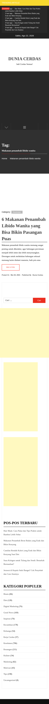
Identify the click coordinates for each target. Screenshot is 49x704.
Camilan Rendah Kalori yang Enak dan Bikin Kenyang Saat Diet (22, 19)
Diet (5, 600)
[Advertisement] (24, 97)
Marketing (8, 662)
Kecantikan (8, 625)
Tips (5, 674)
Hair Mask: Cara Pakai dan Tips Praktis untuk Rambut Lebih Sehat (22, 10)
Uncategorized (9, 680)
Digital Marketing (11, 606)
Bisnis (6, 594)
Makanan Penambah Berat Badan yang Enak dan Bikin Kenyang (22, 14)
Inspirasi (7, 619)
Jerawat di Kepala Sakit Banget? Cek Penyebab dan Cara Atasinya (21, 29)
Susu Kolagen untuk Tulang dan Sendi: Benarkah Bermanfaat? (22, 24)
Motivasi (7, 668)
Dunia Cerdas (24, 58)
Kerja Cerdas (9, 637)
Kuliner (7, 655)
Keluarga (7, 631)
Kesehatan (17, 212)
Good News (8, 612)
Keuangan (8, 649)
